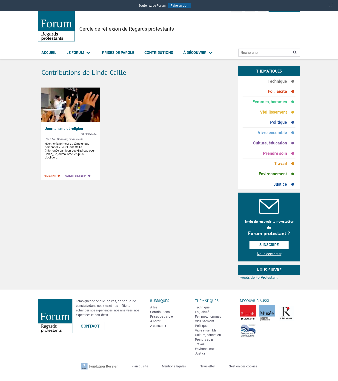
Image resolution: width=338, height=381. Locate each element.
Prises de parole (118, 52)
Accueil (48, 52)
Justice (284, 184)
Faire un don (179, 5)
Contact (90, 326)
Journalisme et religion (64, 128)
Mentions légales (174, 366)
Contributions (158, 52)
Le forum (75, 52)
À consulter (158, 326)
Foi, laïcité (281, 91)
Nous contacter (269, 254)
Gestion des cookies (243, 366)
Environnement (277, 174)
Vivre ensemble (276, 133)
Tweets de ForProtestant (258, 277)
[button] (330, 5)
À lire (153, 307)
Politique (282, 122)
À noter (155, 321)
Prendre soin (279, 153)
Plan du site (140, 366)
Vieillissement (277, 112)
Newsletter (207, 366)
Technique (281, 81)
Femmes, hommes (273, 102)
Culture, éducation (274, 143)
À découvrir (194, 52)
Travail (284, 163)
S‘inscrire (269, 245)
